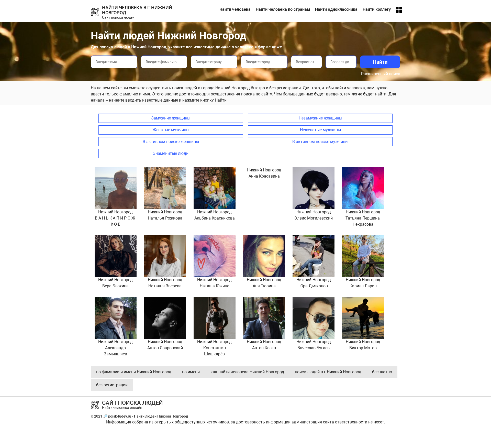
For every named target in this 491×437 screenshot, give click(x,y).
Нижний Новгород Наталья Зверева (165, 282)
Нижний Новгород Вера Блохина (115, 282)
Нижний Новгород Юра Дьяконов (313, 282)
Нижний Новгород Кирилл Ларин (363, 282)
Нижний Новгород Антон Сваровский (165, 344)
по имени (191, 371)
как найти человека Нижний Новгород (247, 371)
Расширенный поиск (380, 73)
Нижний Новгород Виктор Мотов (363, 344)
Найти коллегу (377, 9)
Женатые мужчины (170, 129)
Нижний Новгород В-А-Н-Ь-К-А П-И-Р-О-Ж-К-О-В (115, 218)
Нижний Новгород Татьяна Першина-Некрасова (363, 218)
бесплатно (382, 371)
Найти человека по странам (283, 9)
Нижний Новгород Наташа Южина (214, 282)
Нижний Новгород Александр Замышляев (115, 347)
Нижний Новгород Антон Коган (264, 344)
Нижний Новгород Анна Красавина (264, 173)
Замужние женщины (170, 118)
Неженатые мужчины (320, 129)
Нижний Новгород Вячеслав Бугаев (313, 344)
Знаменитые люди (170, 153)
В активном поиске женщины (171, 141)
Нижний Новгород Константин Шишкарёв (214, 347)
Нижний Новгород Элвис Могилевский (313, 215)
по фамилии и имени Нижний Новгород (133, 371)
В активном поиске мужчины (320, 141)
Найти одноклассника (336, 9)
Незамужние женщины (320, 118)
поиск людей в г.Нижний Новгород (328, 371)
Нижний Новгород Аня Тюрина (264, 282)
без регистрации (112, 385)
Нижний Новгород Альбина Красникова (214, 215)
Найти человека (235, 9)
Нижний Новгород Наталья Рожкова (165, 215)
